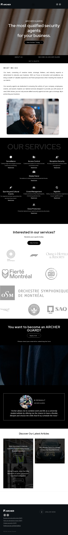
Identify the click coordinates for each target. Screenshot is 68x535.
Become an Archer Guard (49, 57)
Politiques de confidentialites (12, 526)
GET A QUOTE (34, 61)
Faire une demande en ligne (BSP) (12, 520)
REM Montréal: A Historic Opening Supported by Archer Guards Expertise (18, 448)
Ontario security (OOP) (10, 523)
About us (19, 57)
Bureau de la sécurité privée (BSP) (12, 518)
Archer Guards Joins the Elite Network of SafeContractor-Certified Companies (18, 473)
